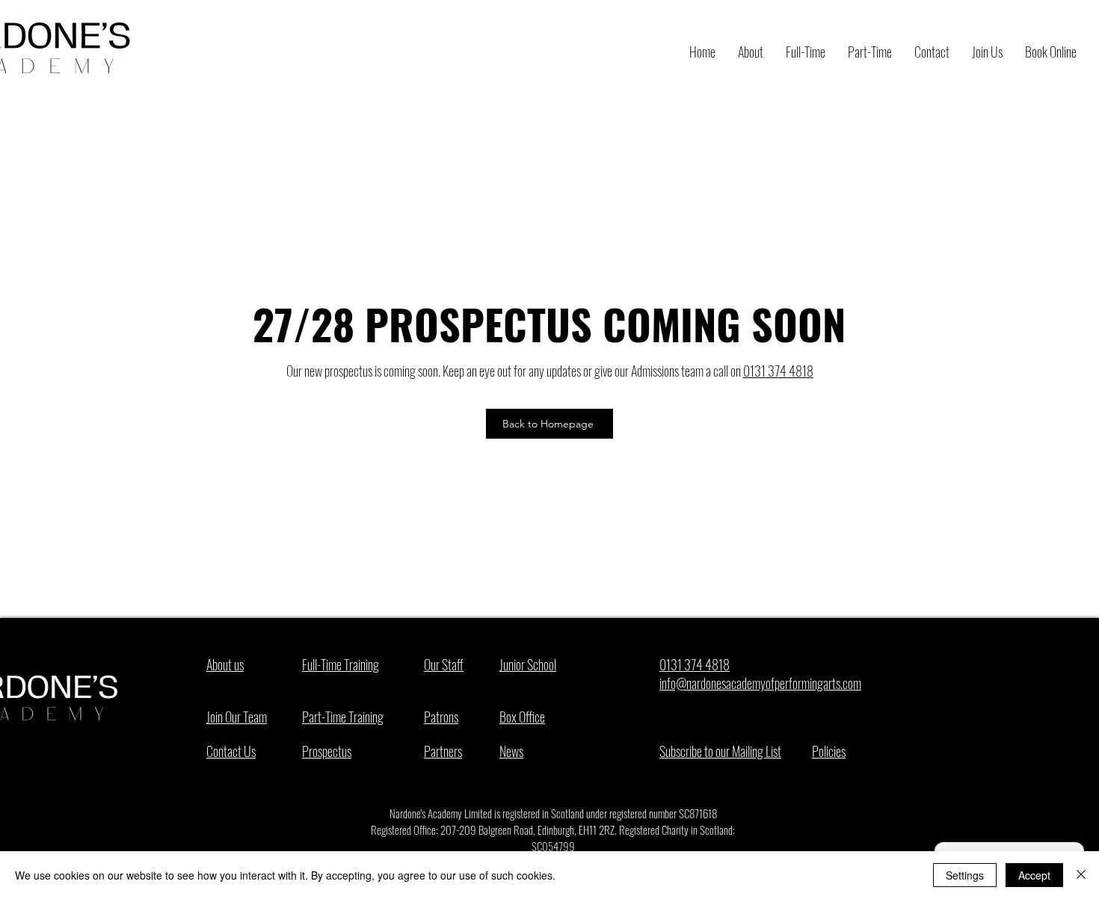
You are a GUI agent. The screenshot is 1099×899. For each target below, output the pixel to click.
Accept (1034, 875)
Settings (965, 875)
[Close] (1081, 875)
